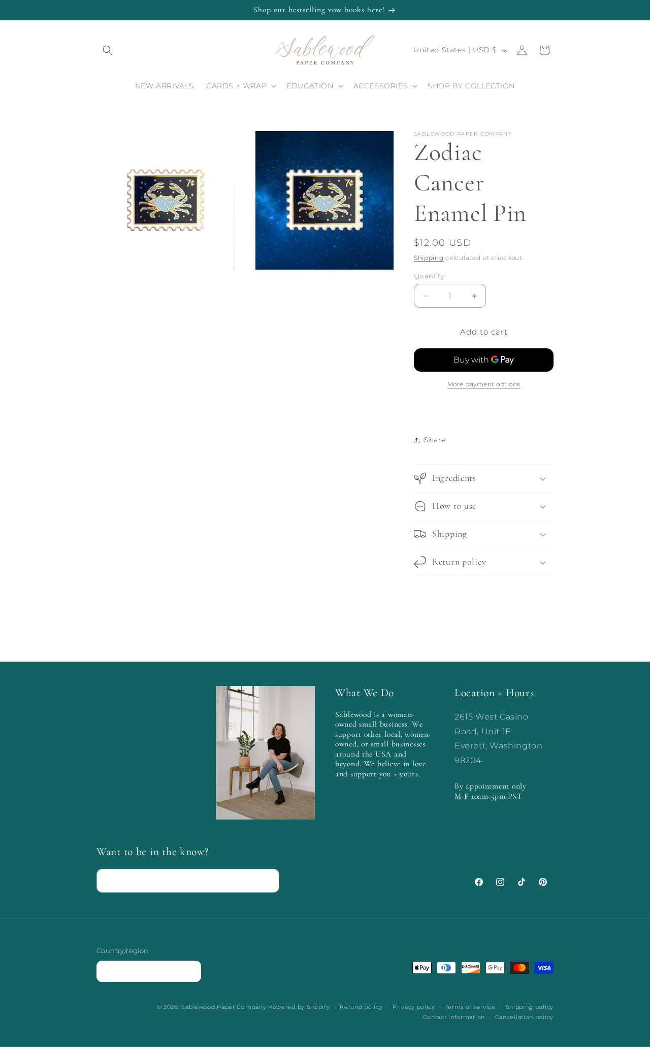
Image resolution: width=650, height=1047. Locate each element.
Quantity (429, 276)
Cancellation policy (524, 1017)
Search (109, 717)
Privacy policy (414, 1006)
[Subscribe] (267, 881)
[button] (107, 50)
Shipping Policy (126, 788)
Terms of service (470, 1006)
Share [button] (435, 439)
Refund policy (122, 806)
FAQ (104, 734)
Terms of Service (128, 770)
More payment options (484, 384)
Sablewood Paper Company (223, 1006)
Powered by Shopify (299, 1006)
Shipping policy (530, 1006)
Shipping (429, 257)
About (108, 753)
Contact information (454, 1017)
